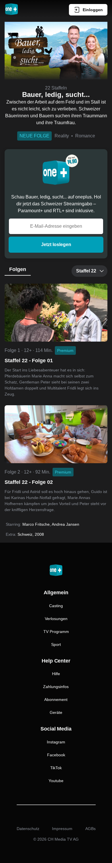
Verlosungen (56, 618)
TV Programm (56, 631)
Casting (56, 605)
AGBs (90, 828)
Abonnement (55, 699)
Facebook (56, 755)
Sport (56, 644)
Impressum (62, 828)
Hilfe (56, 673)
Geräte (56, 712)
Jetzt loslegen (56, 244)
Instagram (56, 742)
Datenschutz (28, 828)
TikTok (56, 767)
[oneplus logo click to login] (11, 9)
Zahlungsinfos (56, 686)
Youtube (56, 780)
